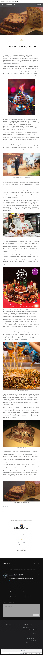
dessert (30, 520)
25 (24, 640)
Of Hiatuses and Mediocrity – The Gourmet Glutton (23, 591)
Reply (39, 574)
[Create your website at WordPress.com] (21, 1)
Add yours (37, 563)
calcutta (20, 520)
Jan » (27, 642)
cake (16, 520)
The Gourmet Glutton (10, 4)
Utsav (17, 49)
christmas (25, 520)
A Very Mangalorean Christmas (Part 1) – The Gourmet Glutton (25, 596)
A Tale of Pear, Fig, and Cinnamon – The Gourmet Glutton (24, 585)
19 (25, 638)
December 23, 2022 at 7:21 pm (14, 575)
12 (25, 636)
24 (35, 638)
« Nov (24, 642)
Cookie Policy (22, 653)
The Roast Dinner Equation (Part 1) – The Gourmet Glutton (24, 569)
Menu (39, 4)
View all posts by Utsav (21, 534)
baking (12, 520)
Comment (35, 614)
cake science (21, 55)
